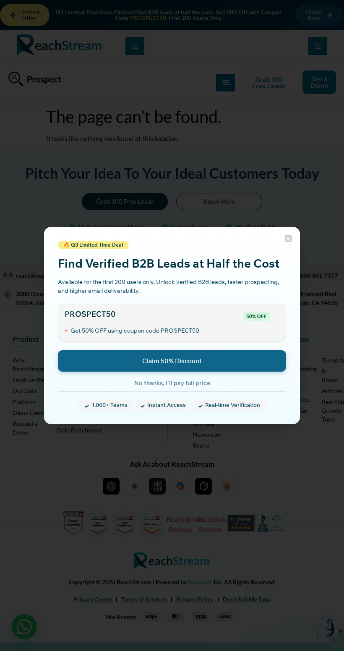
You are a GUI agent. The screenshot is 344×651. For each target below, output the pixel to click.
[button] (288, 238)
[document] (172, 325)
